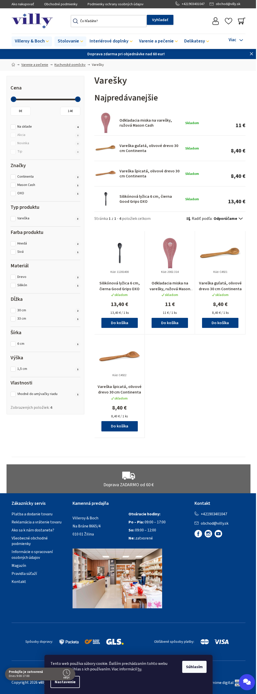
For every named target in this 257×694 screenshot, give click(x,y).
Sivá (47, 252)
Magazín (19, 565)
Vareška (47, 218)
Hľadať (160, 20)
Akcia (47, 135)
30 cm (47, 310)
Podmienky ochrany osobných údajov (116, 4)
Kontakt (19, 581)
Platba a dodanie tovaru (32, 514)
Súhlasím (194, 667)
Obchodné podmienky (61, 4)
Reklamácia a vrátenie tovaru (36, 522)
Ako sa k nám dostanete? (33, 530)
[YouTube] (218, 533)
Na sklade (47, 126)
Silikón (47, 285)
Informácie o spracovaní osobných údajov (32, 554)
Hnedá (47, 243)
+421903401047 (193, 4)
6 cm (47, 343)
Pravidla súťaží (24, 573)
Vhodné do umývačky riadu (47, 394)
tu (139, 669)
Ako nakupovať (23, 4)
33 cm (47, 318)
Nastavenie (65, 682)
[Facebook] (198, 533)
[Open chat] (247, 682)
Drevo (47, 277)
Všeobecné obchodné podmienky (30, 541)
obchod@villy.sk (228, 4)
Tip (47, 151)
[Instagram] (208, 533)
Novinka (47, 143)
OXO (47, 193)
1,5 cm (47, 369)
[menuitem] (32, 41)
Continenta (47, 176)
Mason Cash (47, 185)
